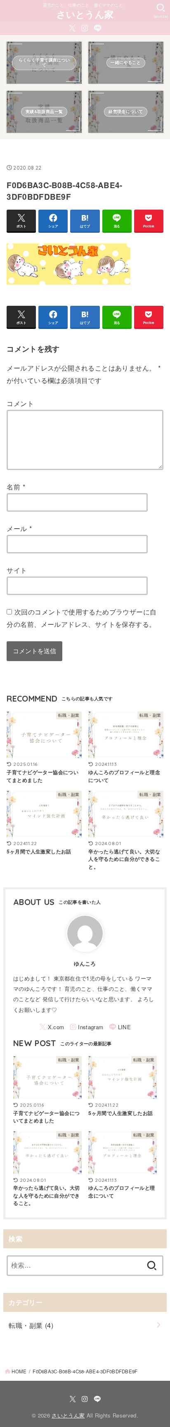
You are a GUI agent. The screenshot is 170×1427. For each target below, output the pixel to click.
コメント (20, 403)
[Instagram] (84, 28)
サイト (17, 570)
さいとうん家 (85, 14)
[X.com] (72, 28)
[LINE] (98, 28)
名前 (16, 486)
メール (19, 528)
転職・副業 (31, 1325)
